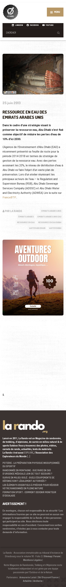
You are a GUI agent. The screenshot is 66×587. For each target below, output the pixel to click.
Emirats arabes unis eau (49, 216)
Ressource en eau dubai (49, 222)
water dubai (55, 228)
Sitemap (48, 556)
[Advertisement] (33, 359)
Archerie (37, 581)
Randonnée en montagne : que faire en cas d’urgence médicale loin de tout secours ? (27, 472)
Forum (56, 556)
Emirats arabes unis (51, 211)
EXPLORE (29, 452)
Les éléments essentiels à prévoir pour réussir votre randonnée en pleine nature (31, 487)
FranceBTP (9, 197)
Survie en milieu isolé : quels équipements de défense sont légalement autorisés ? (28, 479)
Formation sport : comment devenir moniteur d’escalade (29, 494)
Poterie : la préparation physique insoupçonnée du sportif (31, 464)
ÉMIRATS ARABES (26, 216)
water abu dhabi (37, 228)
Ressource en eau (26, 222)
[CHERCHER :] (33, 32)
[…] (28, 456)
